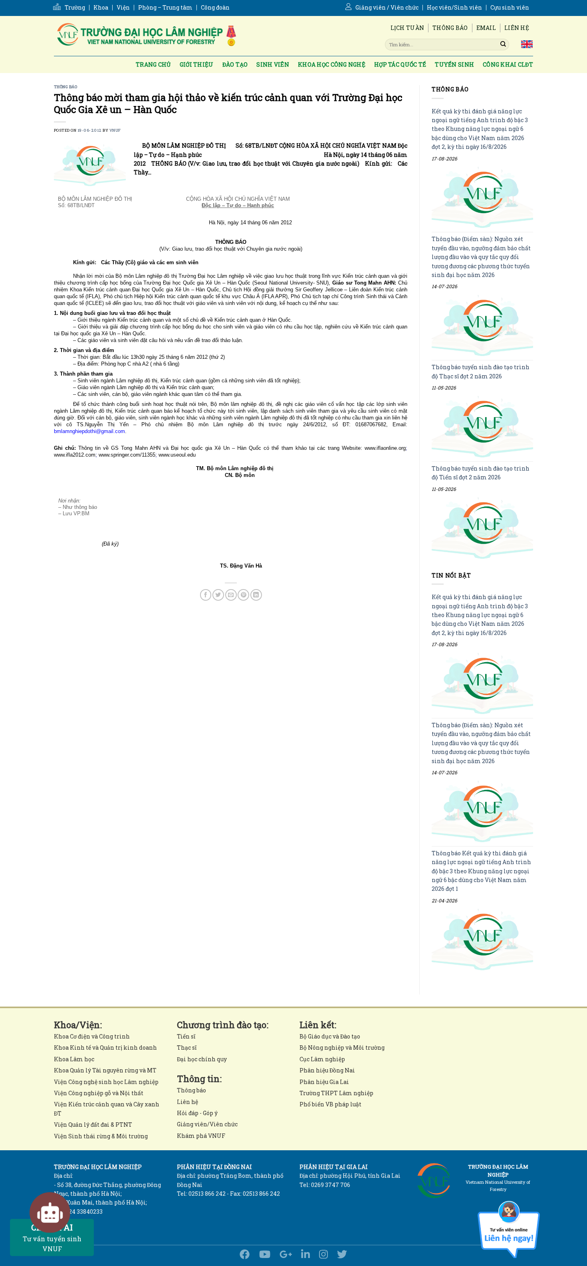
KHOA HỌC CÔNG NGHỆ (331, 64)
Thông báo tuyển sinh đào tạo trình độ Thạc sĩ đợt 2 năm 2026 (480, 372)
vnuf (115, 130)
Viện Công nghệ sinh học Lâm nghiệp (106, 1082)
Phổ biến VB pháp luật (330, 1104)
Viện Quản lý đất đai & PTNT (93, 1124)
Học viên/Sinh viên (454, 7)
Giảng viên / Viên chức (386, 7)
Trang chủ (153, 64)
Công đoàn (215, 7)
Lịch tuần (407, 28)
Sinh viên (272, 64)
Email (486, 28)
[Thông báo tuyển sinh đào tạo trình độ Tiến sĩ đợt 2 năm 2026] (482, 527)
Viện (123, 7)
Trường (75, 7)
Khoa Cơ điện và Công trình (92, 1036)
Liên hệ (516, 28)
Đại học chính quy (202, 1059)
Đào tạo (235, 64)
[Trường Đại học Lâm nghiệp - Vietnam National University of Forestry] (146, 36)
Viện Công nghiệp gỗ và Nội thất (98, 1093)
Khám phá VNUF (201, 1135)
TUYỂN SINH (454, 64)
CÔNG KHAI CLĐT (508, 64)
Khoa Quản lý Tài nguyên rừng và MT (105, 1070)
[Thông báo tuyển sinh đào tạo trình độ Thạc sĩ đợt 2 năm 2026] (482, 426)
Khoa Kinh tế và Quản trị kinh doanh (105, 1047)
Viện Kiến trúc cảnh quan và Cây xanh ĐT (106, 1108)
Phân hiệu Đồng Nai (327, 1070)
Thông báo (450, 28)
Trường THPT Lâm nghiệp (336, 1093)
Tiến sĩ (186, 1036)
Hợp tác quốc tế (400, 64)
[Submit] (503, 44)
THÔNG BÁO (65, 86)
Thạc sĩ (186, 1047)
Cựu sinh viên (509, 7)
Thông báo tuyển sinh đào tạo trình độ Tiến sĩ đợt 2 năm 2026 (480, 473)
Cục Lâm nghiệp (322, 1059)
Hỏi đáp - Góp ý (197, 1113)
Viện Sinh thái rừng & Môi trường (101, 1136)
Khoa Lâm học (74, 1059)
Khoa (100, 7)
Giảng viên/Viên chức (207, 1124)
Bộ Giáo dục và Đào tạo (329, 1036)
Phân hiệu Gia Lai (324, 1082)
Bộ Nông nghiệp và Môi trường (342, 1047)
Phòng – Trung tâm (165, 7)
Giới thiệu (197, 64)
